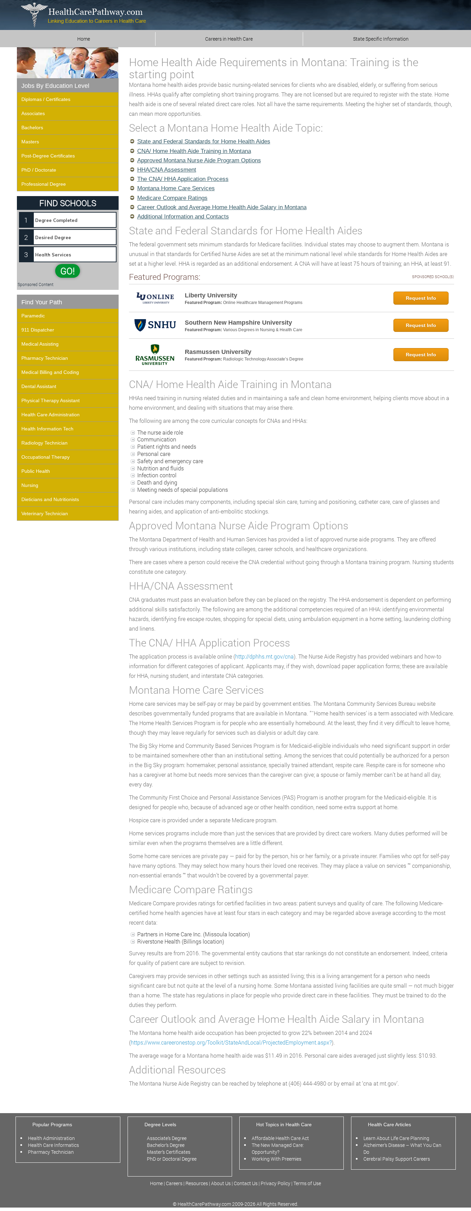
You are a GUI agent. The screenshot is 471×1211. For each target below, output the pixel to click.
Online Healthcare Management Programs (262, 302)
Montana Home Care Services (176, 188)
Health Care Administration (50, 414)
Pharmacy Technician (44, 358)
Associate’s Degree (167, 1138)
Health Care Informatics (53, 1145)
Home (83, 38)
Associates (33, 113)
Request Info (421, 298)
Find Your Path (41, 302)
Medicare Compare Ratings (172, 198)
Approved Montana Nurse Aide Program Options (199, 160)
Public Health (35, 471)
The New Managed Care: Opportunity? (278, 1148)
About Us (221, 1183)
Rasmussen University (218, 351)
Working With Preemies (276, 1159)
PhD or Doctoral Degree (172, 1159)
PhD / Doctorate (38, 170)
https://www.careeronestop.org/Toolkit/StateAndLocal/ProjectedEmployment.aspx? (231, 1042)
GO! (67, 271)
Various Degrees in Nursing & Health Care (262, 329)
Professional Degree (43, 184)
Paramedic (33, 315)
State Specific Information (381, 38)
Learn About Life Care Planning (396, 1138)
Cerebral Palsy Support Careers (396, 1159)
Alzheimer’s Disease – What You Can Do (402, 1148)
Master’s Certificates (168, 1152)
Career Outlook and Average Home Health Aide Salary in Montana (222, 207)
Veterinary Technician (44, 513)
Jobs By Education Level (55, 85)
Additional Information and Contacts (183, 216)
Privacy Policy (275, 1183)
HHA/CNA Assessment (166, 169)
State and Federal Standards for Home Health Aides (203, 141)
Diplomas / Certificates (45, 99)
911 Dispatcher (37, 330)
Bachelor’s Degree (165, 1145)
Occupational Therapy (45, 457)
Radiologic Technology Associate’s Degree (263, 359)
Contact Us (246, 1183)
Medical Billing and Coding (50, 372)
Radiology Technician (44, 443)
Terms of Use (307, 1183)
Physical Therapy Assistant (50, 400)
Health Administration (51, 1138)
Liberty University (211, 295)
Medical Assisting (40, 344)
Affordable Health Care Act (280, 1138)
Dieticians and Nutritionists (50, 499)
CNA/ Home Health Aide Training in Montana (194, 151)
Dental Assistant (38, 386)
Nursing (29, 485)
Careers (174, 1183)
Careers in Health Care (229, 38)
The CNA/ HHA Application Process (183, 179)
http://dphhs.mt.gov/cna (264, 656)
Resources (197, 1183)
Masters (30, 141)
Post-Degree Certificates (48, 156)
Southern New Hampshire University (238, 322)
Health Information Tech (47, 428)
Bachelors (32, 127)
